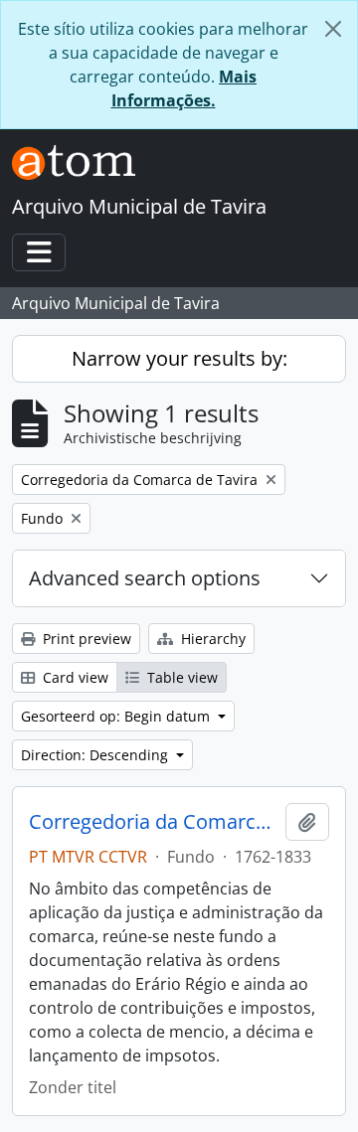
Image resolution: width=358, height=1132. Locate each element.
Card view (73, 677)
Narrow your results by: (179, 358)
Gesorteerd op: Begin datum (117, 716)
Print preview (85, 638)
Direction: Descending (96, 754)
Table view (180, 677)
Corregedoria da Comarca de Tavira (153, 822)
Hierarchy (211, 638)
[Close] (333, 29)
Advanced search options (145, 578)
